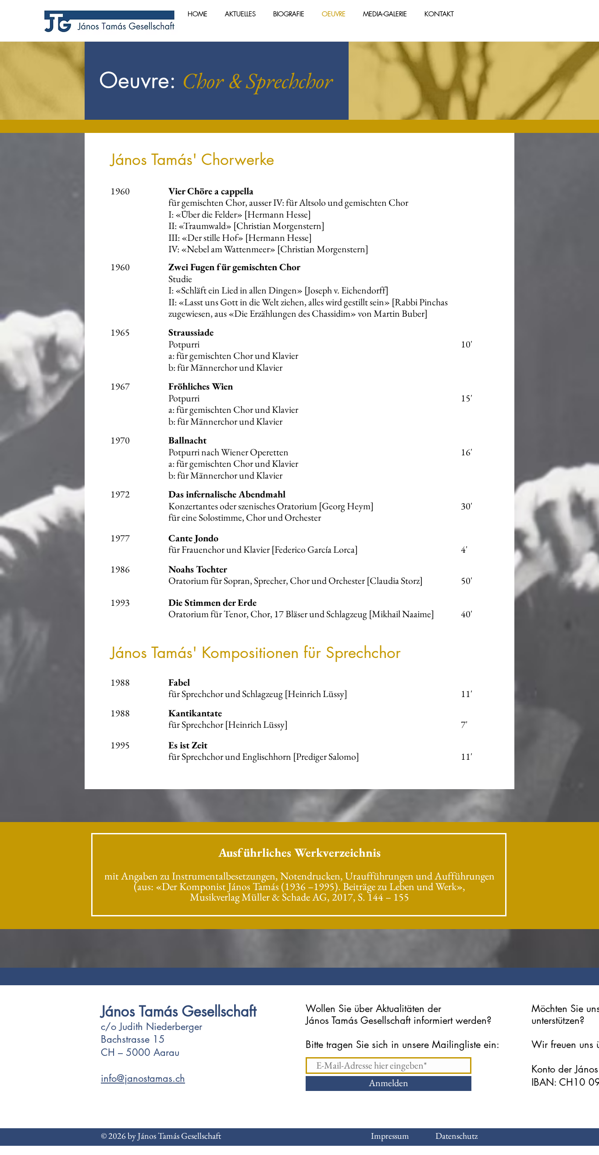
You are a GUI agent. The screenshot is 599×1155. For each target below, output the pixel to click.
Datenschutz (448, 1135)
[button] (288, 14)
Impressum (390, 1135)
